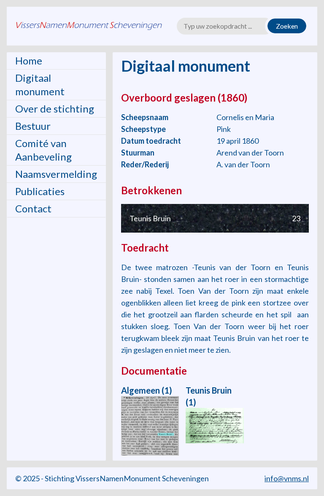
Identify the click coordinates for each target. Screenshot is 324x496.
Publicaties (40, 191)
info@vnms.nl (287, 478)
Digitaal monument (40, 84)
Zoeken (287, 26)
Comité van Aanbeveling (43, 150)
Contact (33, 208)
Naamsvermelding (56, 174)
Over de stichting (54, 108)
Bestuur (33, 126)
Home (28, 60)
